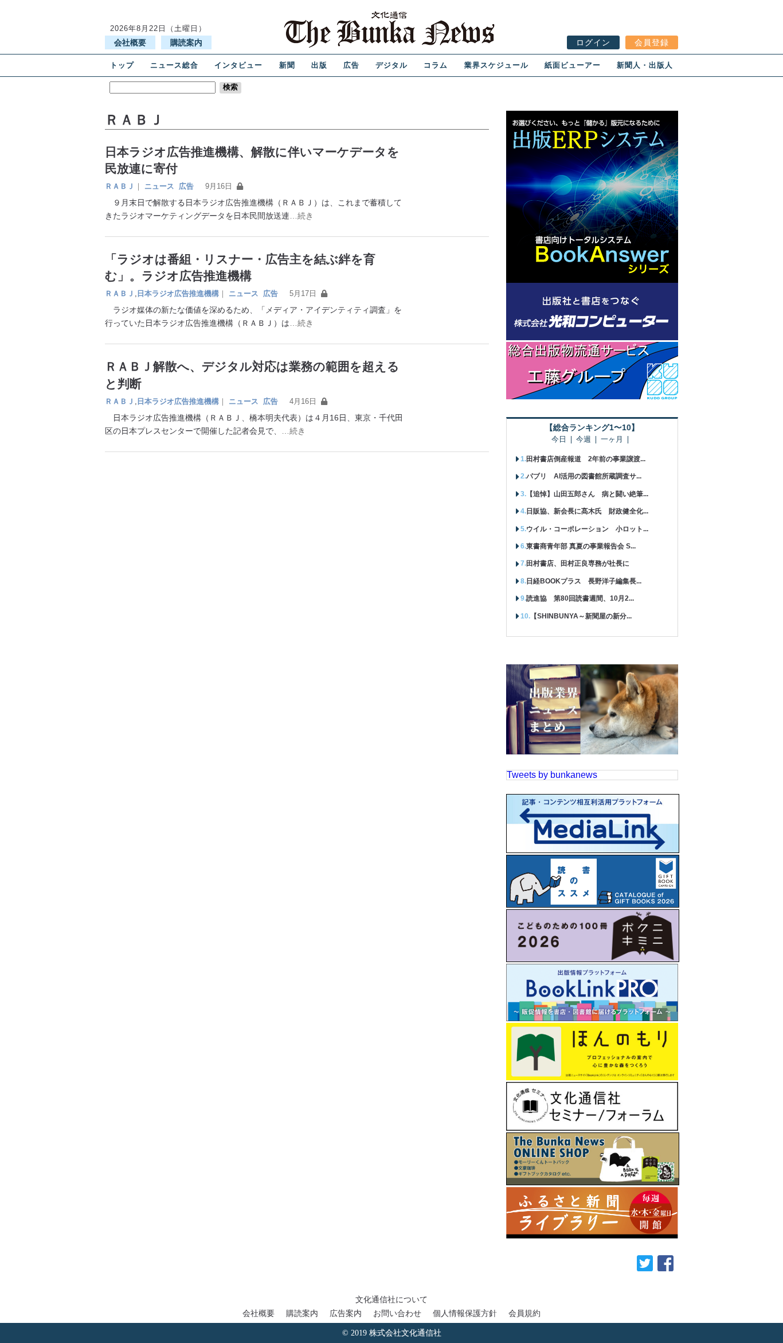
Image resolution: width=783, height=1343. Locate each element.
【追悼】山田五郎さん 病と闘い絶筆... (587, 494)
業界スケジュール (496, 65)
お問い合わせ (397, 1313)
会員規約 (524, 1313)
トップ (122, 65)
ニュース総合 (174, 65)
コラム (436, 65)
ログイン (593, 42)
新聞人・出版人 (645, 65)
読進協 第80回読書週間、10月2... (580, 598)
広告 (351, 65)
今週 (583, 439)
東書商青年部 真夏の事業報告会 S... (581, 546)
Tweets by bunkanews (552, 775)
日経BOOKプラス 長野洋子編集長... (583, 581)
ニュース (159, 186)
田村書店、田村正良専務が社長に (577, 563)
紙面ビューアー (573, 65)
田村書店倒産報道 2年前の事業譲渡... (585, 459)
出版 (319, 65)
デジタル (391, 65)
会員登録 (652, 42)
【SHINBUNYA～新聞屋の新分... (581, 616)
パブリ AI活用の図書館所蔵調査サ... (583, 476)
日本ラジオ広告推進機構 (178, 293)
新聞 (287, 65)
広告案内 (346, 1313)
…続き (301, 215)
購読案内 (186, 42)
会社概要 (130, 42)
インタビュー (238, 65)
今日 (558, 439)
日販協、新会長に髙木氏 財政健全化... (587, 511)
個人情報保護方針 (465, 1313)
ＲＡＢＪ (120, 186)
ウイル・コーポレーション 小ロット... (587, 529)
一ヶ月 (612, 439)
